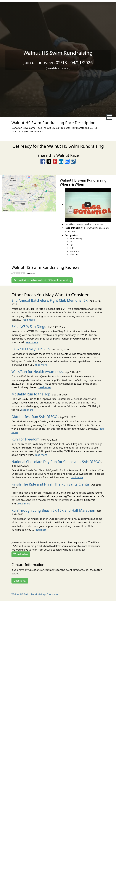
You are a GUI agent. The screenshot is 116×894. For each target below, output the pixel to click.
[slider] (19, 273)
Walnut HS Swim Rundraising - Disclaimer (35, 594)
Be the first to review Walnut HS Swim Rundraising (42, 280)
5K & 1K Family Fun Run (30, 349)
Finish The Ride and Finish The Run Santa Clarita (50, 484)
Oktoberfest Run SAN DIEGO (34, 416)
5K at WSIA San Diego (28, 326)
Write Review (20, 554)
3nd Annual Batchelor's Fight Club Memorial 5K (49, 300)
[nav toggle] (109, 117)
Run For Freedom (25, 439)
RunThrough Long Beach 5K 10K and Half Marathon (53, 510)
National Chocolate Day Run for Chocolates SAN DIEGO (56, 461)
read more (29, 319)
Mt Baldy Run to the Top (30, 394)
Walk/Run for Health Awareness (37, 371)
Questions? (19, 580)
